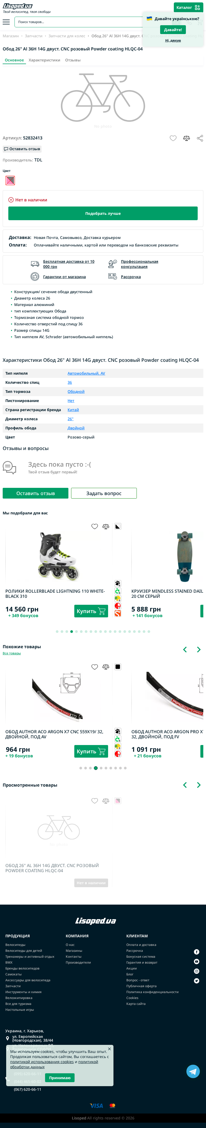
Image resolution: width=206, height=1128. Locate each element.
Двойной (76, 428)
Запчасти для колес (67, 36)
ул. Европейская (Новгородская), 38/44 (32, 1038)
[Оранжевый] (10, 180)
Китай (73, 410)
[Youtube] (196, 961)
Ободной (76, 391)
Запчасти (33, 36)
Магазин (11, 36)
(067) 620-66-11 (27, 1089)
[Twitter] (196, 980)
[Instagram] (196, 971)
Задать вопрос (104, 493)
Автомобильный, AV (86, 373)
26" (70, 419)
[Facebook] (196, 951)
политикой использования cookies (42, 1061)
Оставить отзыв (35, 493)
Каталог (184, 7)
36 (70, 382)
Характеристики (44, 59)
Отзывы (73, 59)
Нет (71, 401)
